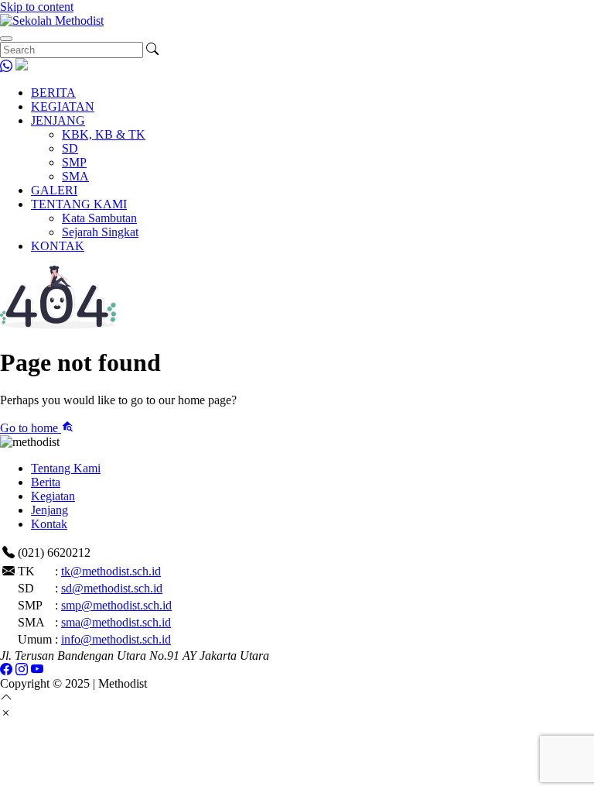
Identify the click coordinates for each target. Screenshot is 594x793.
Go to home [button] (30, 427)
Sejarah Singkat (100, 232)
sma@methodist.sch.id (116, 622)
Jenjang (49, 510)
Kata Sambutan (99, 218)
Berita (45, 482)
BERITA (53, 92)
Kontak (49, 523)
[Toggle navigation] (6, 38)
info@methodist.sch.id (116, 639)
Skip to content (36, 6)
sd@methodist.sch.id (111, 588)
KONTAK (57, 245)
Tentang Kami (66, 468)
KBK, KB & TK (103, 134)
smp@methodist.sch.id (116, 605)
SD (70, 148)
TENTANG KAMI (79, 204)
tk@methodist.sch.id (111, 571)
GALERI (54, 190)
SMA (75, 176)
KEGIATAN (62, 106)
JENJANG (58, 120)
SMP (74, 162)
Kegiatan (53, 496)
